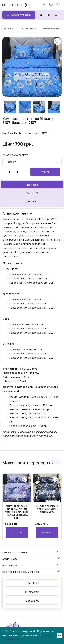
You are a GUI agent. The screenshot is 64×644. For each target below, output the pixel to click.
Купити (45, 172)
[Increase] (17, 172)
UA (55, 15)
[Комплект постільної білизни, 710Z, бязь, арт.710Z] (32, 67)
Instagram (33, 591)
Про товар (32, 184)
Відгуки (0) (32, 193)
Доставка (32, 201)
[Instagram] (27, 5)
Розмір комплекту (16, 155)
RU (48, 15)
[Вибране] (51, 5)
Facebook (33, 583)
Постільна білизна (27, 28)
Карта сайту (32, 600)
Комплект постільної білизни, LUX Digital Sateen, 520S (47, 508)
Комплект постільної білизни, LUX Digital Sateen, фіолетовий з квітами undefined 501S (16, 511)
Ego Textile (7, 28)
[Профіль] (44, 5)
